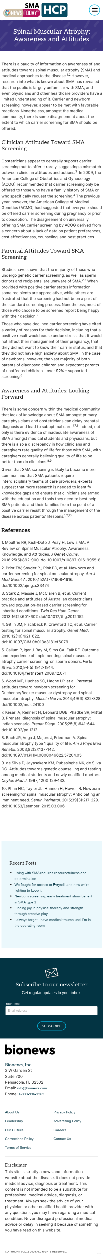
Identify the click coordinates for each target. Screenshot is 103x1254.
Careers (60, 1130)
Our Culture (14, 1130)
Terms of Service (18, 1147)
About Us (12, 1112)
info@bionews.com (32, 1088)
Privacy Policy (64, 1112)
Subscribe (52, 1026)
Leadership (14, 1121)
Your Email (13, 1004)
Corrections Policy (19, 1139)
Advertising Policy (67, 1121)
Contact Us (62, 1139)
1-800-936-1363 (31, 1094)
